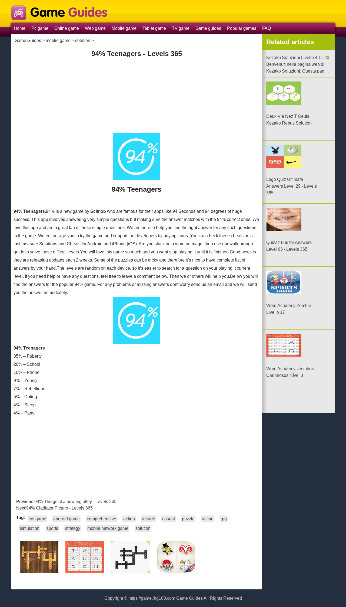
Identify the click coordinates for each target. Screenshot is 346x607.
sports (52, 528)
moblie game (58, 40)
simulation (29, 528)
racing (208, 519)
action (129, 519)
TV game (180, 28)
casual (168, 519)
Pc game (39, 28)
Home (19, 28)
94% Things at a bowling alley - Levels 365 (75, 501)
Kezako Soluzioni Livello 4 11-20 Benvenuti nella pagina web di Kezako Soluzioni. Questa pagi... (297, 64)
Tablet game (154, 28)
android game (66, 519)
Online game (66, 28)
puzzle (188, 519)
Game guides (208, 28)
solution (82, 40)
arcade (148, 519)
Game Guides (28, 40)
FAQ (266, 28)
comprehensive (101, 519)
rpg (224, 519)
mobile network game (107, 528)
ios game (37, 519)
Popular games (241, 28)
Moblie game (124, 28)
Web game (95, 28)
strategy (72, 528)
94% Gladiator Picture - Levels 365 (59, 508)
